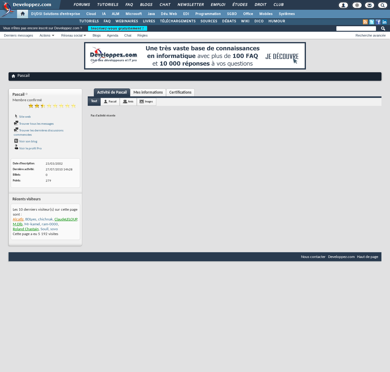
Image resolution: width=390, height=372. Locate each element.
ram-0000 (50, 224)
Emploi (217, 4)
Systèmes (287, 14)
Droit (260, 4)
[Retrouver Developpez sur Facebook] (378, 22)
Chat (165, 4)
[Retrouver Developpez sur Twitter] (371, 22)
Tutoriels (107, 4)
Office (248, 14)
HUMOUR (276, 21)
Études (240, 4)
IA (104, 14)
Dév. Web (169, 14)
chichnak (45, 219)
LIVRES (149, 21)
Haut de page (367, 257)
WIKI (245, 21)
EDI (186, 14)
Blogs (146, 4)
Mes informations (148, 93)
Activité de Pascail (112, 93)
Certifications (180, 93)
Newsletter (190, 4)
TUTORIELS (89, 21)
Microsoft (134, 14)
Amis (130, 101)
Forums (81, 4)
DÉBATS (229, 21)
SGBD (232, 14)
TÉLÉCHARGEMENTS (178, 21)
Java (151, 14)
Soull (44, 229)
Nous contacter (313, 257)
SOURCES (208, 21)
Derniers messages (18, 35)
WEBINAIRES (126, 21)
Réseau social (71, 35)
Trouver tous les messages (36, 124)
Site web (25, 117)
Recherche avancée (371, 35)
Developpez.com (341, 257)
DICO (259, 21)
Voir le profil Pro (30, 148)
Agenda (112, 35)
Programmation (208, 14)
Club (278, 4)
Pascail (112, 101)
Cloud (91, 14)
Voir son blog (28, 141)
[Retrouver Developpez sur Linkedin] (384, 22)
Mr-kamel (32, 224)
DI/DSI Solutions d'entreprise (55, 14)
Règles (142, 35)
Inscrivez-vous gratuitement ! (117, 28)
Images (149, 101)
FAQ (129, 4)
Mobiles (266, 14)
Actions (45, 35)
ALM (115, 14)
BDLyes (30, 219)
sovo (54, 229)
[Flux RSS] (365, 22)
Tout (94, 101)
